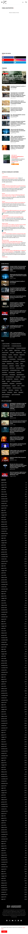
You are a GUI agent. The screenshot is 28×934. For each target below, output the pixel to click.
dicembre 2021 (14, 609)
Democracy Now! (5, 240)
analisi (22, 370)
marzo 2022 (14, 602)
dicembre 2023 (14, 554)
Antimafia (12, 352)
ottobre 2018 (14, 697)
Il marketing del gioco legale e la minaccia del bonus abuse (16, 326)
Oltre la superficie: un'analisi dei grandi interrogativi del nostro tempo (18, 444)
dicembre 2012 (14, 859)
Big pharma (22, 354)
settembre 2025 (14, 505)
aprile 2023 (14, 572)
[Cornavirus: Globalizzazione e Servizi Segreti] (6, 155)
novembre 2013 (14, 834)
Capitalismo (10, 357)
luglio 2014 (14, 815)
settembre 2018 (14, 700)
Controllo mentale (20, 359)
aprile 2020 (14, 656)
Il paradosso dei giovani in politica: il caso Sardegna (18, 87)
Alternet (3, 201)
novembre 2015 (14, 778)
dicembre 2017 (14, 721)
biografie (22, 379)
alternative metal (19, 368)
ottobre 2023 (14, 558)
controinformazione (6, 385)
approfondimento (20, 374)
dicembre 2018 (14, 693)
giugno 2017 (14, 734)
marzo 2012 (14, 880)
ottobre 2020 (14, 642)
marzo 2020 (14, 658)
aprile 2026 (14, 489)
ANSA (3, 209)
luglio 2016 (14, 760)
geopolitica (21, 392)
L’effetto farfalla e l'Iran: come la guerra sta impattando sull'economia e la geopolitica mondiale (18, 102)
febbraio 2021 (14, 633)
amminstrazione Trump (15, 370)
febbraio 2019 (14, 688)
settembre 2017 (14, 727)
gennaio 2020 (14, 663)
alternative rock (5, 370)
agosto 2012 (14, 869)
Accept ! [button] (4, 931)
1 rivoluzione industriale (16, 343)
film (21, 390)
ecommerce (4, 390)
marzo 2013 (14, 852)
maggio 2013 (14, 848)
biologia (3, 381)
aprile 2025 (14, 517)
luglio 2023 (14, 565)
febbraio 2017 (14, 744)
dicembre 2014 (14, 804)
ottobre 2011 (14, 892)
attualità (23, 376)
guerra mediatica (5, 396)
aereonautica (4, 365)
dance (3, 387)
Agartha (10, 350)
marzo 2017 (14, 741)
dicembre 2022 (14, 582)
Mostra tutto (4, 256)
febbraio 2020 (14, 660)
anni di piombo (12, 372)
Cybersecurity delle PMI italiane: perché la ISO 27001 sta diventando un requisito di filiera (17, 130)
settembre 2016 (14, 755)
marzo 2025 (14, 519)
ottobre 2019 (14, 670)
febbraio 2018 (14, 716)
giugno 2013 (14, 845)
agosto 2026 (14, 482)
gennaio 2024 (14, 552)
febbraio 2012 (14, 883)
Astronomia (4, 354)
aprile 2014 (14, 822)
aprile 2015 (14, 795)
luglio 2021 (14, 621)
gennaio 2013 (14, 857)
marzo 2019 (14, 686)
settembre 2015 (14, 783)
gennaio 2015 (14, 802)
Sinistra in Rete (5, 223)
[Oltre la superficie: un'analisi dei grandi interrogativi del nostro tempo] (5, 445)
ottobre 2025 (14, 503)
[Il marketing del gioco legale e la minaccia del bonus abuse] (5, 327)
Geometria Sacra (10, 363)
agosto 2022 (14, 591)
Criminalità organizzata (7, 361)
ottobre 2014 (14, 808)
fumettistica (9, 392)
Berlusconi (16, 354)
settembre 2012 (14, 866)
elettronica (11, 390)
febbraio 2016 (14, 771)
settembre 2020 (14, 644)
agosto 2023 (14, 563)
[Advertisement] (14, 35)
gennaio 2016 (14, 774)
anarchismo (4, 372)
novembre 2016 (14, 751)
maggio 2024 (14, 542)
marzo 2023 (14, 575)
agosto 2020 (14, 646)
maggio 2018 (14, 709)
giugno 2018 (14, 707)
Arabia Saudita (19, 352)
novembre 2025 (14, 501)
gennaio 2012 (14, 885)
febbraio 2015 (14, 799)
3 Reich (3, 348)
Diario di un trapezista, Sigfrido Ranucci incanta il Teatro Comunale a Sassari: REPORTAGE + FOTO (18, 312)
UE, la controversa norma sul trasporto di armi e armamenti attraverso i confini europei (16, 109)
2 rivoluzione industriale (16, 345)
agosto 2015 (14, 785)
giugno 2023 (14, 568)
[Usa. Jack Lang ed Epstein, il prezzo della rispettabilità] (6, 116)
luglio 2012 (14, 871)
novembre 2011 (14, 889)
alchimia (17, 365)
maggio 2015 (14, 792)
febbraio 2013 (14, 855)
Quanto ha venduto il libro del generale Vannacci (18, 458)
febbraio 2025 (14, 521)
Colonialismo (4, 359)
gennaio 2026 (14, 496)
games (15, 392)
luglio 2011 (14, 899)
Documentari (16, 361)
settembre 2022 (14, 589)
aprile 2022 (14, 600)
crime (18, 385)
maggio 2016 (14, 764)
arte (3, 376)
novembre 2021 (14, 612)
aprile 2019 (14, 683)
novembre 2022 (14, 584)
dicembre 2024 (14, 526)
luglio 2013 (14, 843)
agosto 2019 (14, 674)
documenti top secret (17, 387)
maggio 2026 (14, 487)
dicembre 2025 (14, 498)
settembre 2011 (14, 894)
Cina (16, 357)
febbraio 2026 (14, 494)
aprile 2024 (14, 545)
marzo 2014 (14, 825)
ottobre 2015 (14, 781)
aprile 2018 (14, 711)
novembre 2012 (14, 862)
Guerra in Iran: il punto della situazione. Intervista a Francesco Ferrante (18, 297)
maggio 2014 (14, 820)
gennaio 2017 (14, 746)
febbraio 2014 (14, 827)
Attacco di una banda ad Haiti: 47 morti (10, 178)
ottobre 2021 (14, 614)
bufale (8, 381)
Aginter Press (17, 350)
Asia (25, 352)
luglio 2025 (14, 510)
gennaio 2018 (14, 718)
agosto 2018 (14, 702)
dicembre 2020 (14, 637)
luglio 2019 (14, 677)
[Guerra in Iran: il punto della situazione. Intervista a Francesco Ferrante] (5, 298)
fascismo (17, 390)
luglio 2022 (14, 593)
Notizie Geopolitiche (6, 249)
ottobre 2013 (14, 836)
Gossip (17, 363)
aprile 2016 (14, 767)
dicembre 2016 (14, 748)
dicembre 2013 (14, 832)
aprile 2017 (14, 739)
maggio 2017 (14, 737)
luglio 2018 (14, 704)
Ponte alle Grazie (14, 161)
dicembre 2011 (14, 887)
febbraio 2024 (14, 549)
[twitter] (20, 57)
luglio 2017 (14, 732)
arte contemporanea (10, 376)
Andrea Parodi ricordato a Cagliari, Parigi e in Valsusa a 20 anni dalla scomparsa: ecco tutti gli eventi (17, 147)
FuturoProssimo (5, 215)
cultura (22, 385)
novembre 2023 (14, 556)
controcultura (19, 383)
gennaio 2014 (14, 829)
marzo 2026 (14, 491)
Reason (3, 193)
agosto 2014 (14, 813)
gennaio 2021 (14, 635)
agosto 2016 (14, 758)
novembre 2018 (14, 695)
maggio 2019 (14, 681)
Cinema (20, 357)
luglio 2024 (14, 538)
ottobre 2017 (14, 725)
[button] (2, 2)
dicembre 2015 (14, 776)
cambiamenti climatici (16, 381)
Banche (10, 354)
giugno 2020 (14, 651)
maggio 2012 (14, 876)
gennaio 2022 (14, 607)
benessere (16, 379)
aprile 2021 (14, 628)
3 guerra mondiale (10, 348)
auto (3, 379)
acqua (21, 363)
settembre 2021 (14, 616)
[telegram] (20, 62)
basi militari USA (9, 379)
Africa (6, 350)
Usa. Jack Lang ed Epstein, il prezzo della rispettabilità (17, 115)
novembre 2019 (14, 667)
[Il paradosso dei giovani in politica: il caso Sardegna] (6, 88)
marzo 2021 (14, 630)
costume (13, 385)
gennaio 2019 (14, 690)
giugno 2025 (14, 512)
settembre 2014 (14, 811)
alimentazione (5, 368)
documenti (8, 387)
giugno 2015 (14, 790)
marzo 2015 (14, 797)
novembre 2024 (14, 528)
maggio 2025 (14, 515)
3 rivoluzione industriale (21, 348)
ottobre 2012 (14, 864)
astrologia (18, 376)
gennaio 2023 (14, 579)
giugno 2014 (14, 818)
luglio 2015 (14, 788)
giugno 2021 (14, 623)
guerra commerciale (16, 394)
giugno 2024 (14, 540)
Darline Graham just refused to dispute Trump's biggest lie (13, 202)
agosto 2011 (14, 896)
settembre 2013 (14, 839)
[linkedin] (8, 62)
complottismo (5, 383)
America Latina (5, 352)
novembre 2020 (14, 639)
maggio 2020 (14, 653)
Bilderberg (4, 357)
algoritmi (22, 365)
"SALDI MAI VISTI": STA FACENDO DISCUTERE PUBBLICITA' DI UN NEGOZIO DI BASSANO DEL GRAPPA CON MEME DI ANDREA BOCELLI (17, 94)
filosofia (3, 392)
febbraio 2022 (14, 605)
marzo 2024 (14, 547)
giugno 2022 (14, 596)
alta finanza (12, 368)
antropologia (12, 374)
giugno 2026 (14, 484)
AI (2, 350)
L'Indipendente (5, 176)
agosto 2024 (14, 535)
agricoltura (11, 365)
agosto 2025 (14, 508)
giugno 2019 (14, 679)
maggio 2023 (14, 570)
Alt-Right (23, 350)
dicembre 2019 (14, 665)
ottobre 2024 (14, 531)
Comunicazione (12, 359)
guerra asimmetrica (6, 394)
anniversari (19, 372)
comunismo (12, 383)
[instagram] (20, 60)
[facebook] (8, 57)
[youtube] (8, 60)
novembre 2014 (14, 806)
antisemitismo (5, 374)
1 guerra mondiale (5, 343)
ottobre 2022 (14, 586)
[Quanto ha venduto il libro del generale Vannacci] (5, 459)
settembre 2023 (14, 561)
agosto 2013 (14, 841)
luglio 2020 (14, 649)
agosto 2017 (14, 730)
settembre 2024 (14, 533)
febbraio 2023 (14, 577)
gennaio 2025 (14, 524)
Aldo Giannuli (14, 155)
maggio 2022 (14, 598)
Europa (3, 363)
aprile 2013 (14, 850)
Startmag (4, 232)
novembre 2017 (14, 723)
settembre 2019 (14, 672)
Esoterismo (23, 361)
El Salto (3, 184)
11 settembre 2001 (6, 345)
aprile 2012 (14, 878)
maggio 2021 (14, 626)
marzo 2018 (14, 714)
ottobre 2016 (14, 753)
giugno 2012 (14, 873)
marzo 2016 (14, 769)
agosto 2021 (14, 619)
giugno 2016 (14, 762)
